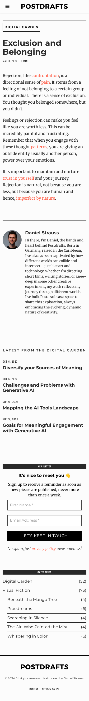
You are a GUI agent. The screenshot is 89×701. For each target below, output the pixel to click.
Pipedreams (19, 608)
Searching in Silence (27, 617)
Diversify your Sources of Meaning (42, 367)
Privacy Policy (51, 689)
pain (45, 82)
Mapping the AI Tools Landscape (41, 408)
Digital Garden (21, 27)
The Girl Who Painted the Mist (37, 626)
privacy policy (44, 548)
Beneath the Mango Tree (32, 599)
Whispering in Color (27, 636)
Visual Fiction (16, 590)
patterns (39, 146)
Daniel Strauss (42, 232)
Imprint (33, 689)
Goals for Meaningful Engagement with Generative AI (43, 428)
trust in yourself (18, 178)
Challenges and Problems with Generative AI (39, 387)
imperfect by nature (35, 198)
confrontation (45, 75)
